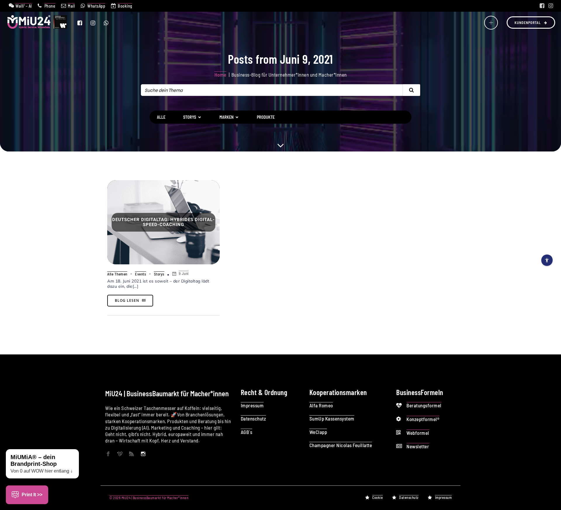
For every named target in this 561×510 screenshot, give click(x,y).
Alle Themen (117, 274)
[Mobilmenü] (491, 23)
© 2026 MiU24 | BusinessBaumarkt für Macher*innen (148, 498)
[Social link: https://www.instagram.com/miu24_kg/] (550, 5)
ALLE (161, 117)
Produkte (266, 117)
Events (140, 274)
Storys (159, 274)
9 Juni (184, 273)
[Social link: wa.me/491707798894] (109, 23)
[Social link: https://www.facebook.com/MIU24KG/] (542, 5)
